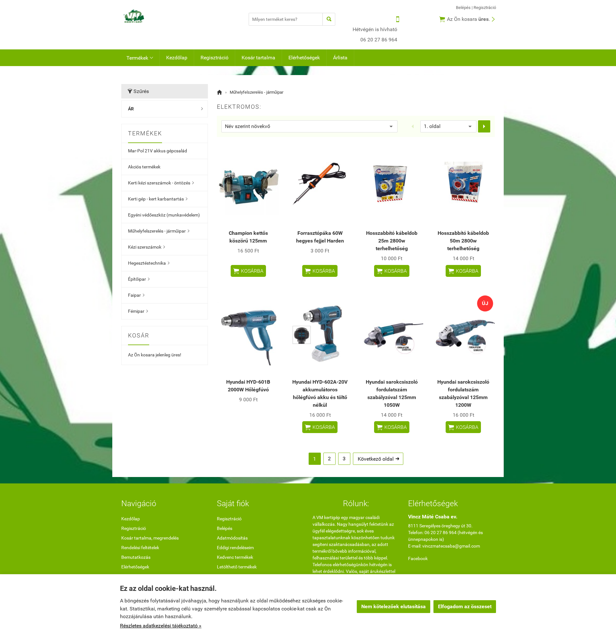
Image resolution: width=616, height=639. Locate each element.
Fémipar (138, 311)
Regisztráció (485, 7)
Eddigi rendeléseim (235, 547)
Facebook (418, 558)
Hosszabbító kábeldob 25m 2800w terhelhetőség (391, 240)
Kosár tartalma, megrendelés (150, 538)
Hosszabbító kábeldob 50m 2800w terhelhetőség (463, 240)
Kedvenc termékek (235, 557)
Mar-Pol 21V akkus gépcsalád (157, 150)
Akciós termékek (144, 166)
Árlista (340, 58)
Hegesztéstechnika (148, 263)
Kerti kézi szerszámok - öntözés (161, 182)
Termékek (139, 58)
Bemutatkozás (135, 557)
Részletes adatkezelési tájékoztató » (160, 626)
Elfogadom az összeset (465, 606)
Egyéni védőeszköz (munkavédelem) (164, 214)
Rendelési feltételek (140, 547)
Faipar (136, 295)
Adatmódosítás (232, 538)
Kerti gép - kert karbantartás (157, 198)
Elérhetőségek (304, 58)
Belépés (463, 7)
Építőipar (139, 279)
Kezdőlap (176, 58)
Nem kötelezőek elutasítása (393, 606)
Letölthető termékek (237, 566)
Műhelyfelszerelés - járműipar (158, 231)
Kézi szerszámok (146, 247)
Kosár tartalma (258, 58)
